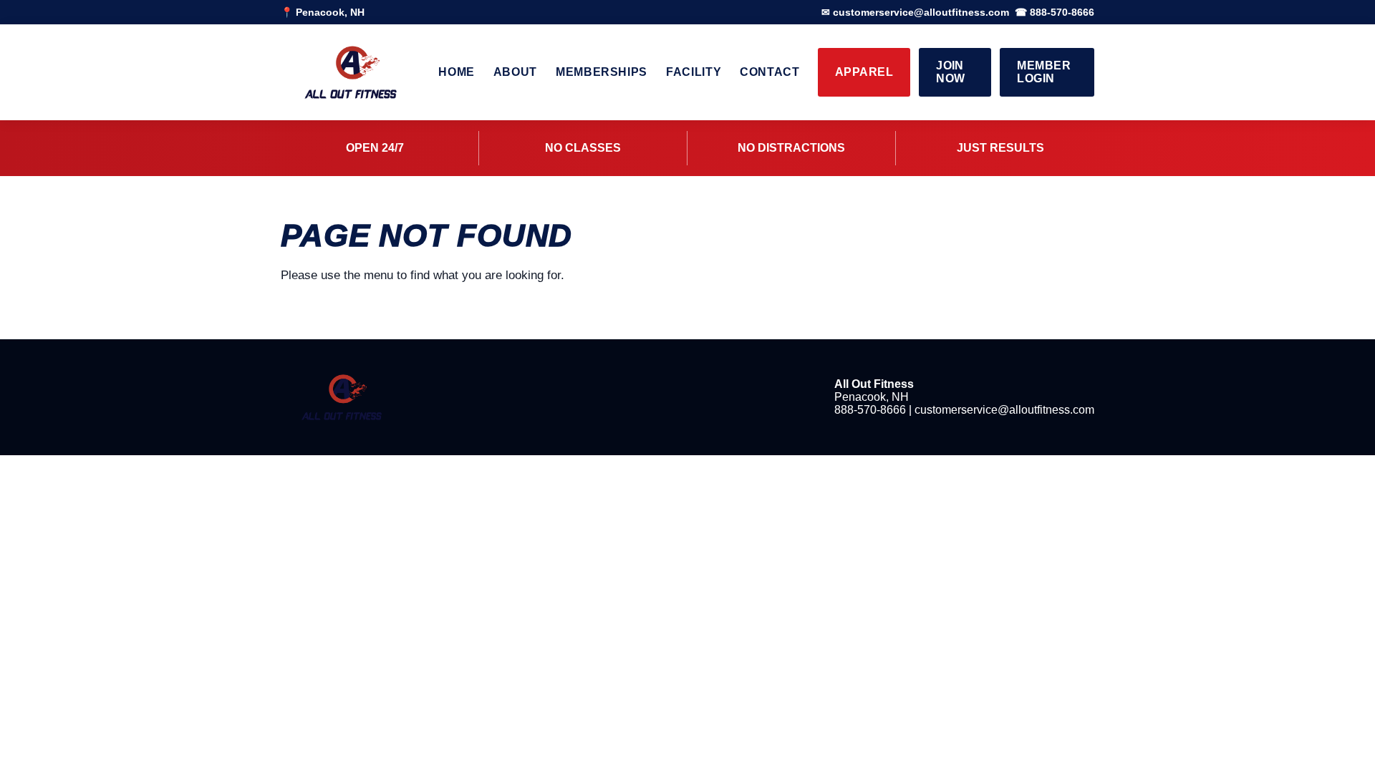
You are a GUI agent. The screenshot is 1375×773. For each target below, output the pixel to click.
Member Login (1044, 71)
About (515, 72)
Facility (693, 72)
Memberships (601, 72)
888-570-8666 (870, 410)
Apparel (864, 72)
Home (456, 72)
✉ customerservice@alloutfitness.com (915, 12)
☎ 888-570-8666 (1054, 12)
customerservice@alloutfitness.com (1004, 410)
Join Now (950, 71)
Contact (769, 72)
